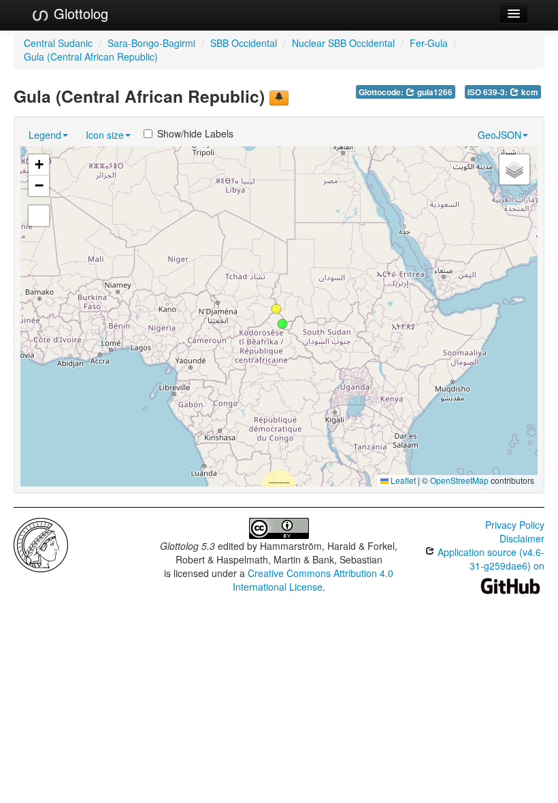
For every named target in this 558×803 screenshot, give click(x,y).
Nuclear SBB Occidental (343, 43)
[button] (282, 324)
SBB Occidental (243, 43)
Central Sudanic (58, 43)
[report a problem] (279, 98)
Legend (45, 135)
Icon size (105, 135)
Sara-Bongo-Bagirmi (151, 43)
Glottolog (79, 13)
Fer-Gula (429, 43)
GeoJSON (499, 135)
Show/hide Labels (195, 133)
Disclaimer (521, 538)
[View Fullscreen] (39, 216)
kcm (528, 92)
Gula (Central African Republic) (91, 56)
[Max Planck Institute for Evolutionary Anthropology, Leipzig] (41, 544)
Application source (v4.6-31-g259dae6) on (489, 558)
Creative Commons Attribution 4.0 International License (313, 579)
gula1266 (434, 92)
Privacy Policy (514, 524)
